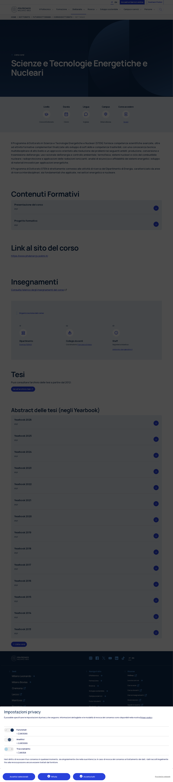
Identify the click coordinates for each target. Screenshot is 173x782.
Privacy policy (146, 717)
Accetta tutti (89, 776)
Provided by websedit (162, 777)
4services (22, 743)
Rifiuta (54, 776)
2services (21, 733)
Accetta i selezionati (19, 776)
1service (21, 752)
